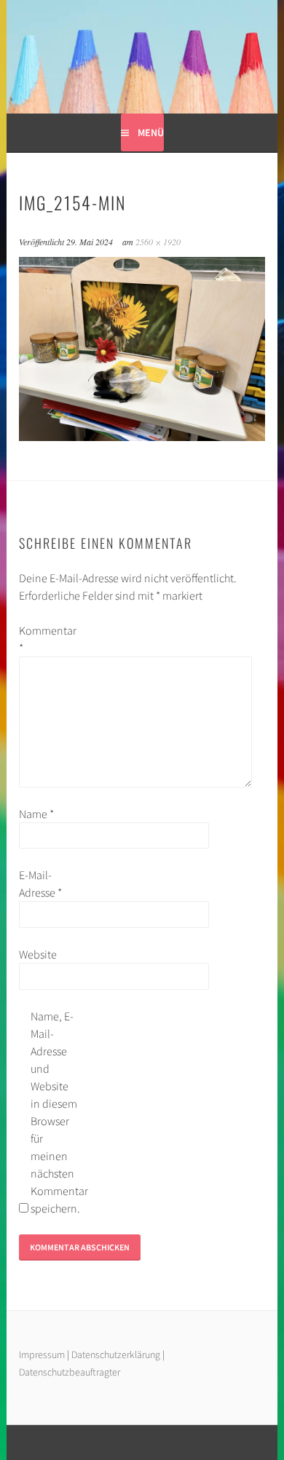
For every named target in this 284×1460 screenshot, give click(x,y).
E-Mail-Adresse (40, 884)
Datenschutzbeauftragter (69, 1371)
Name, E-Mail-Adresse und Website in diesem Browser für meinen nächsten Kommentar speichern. (54, 1112)
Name (36, 813)
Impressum (42, 1354)
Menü (151, 132)
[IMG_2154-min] (141, 436)
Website (38, 954)
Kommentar (42, 639)
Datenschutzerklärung (116, 1354)
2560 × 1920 (158, 241)
